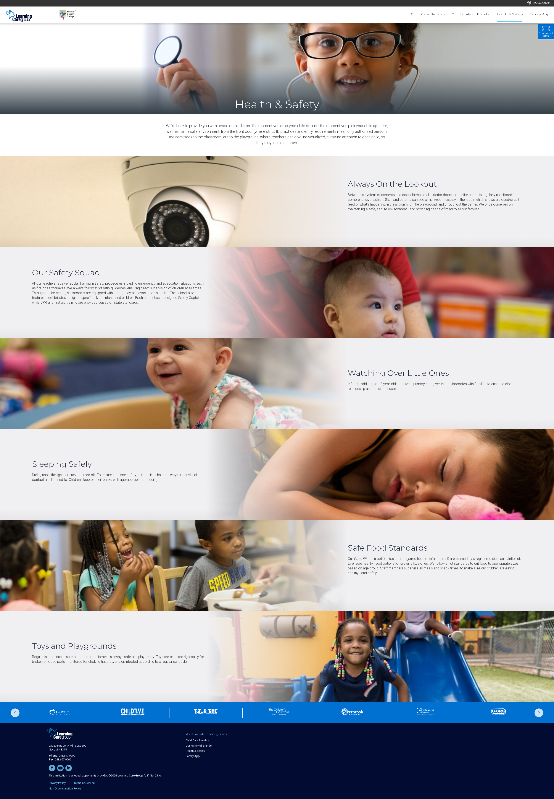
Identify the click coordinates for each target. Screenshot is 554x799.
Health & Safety (509, 14)
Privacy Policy (57, 782)
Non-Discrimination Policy (65, 788)
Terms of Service (84, 782)
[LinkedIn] (68, 768)
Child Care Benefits (428, 14)
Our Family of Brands (470, 14)
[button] (15, 712)
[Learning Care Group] (60, 736)
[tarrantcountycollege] (64, 15)
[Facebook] (52, 768)
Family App (540, 14)
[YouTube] (60, 768)
